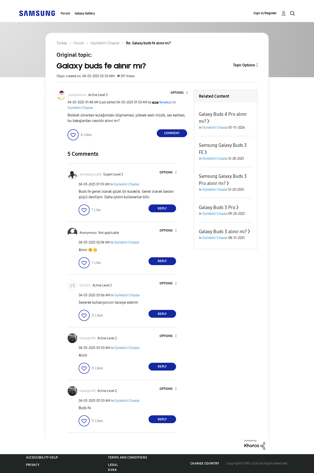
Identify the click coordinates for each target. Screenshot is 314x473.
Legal (113, 465)
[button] (179, 93)
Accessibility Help (42, 457)
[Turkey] (37, 13)
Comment (172, 133)
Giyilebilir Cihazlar (80, 108)
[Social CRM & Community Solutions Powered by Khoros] (254, 444)
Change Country (204, 463)
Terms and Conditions (127, 457)
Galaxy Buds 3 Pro (217, 207)
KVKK (112, 470)
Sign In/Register (265, 13)
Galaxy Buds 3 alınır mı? (223, 231)
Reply (162, 208)
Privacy (32, 465)
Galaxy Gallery (85, 13)
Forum (65, 13)
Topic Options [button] (244, 65)
